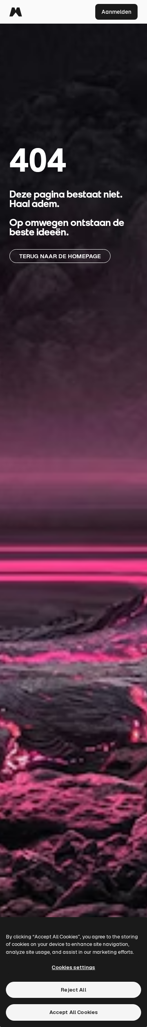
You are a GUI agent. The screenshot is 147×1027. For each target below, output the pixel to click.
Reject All (73, 989)
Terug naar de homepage (60, 256)
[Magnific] (15, 12)
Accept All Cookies (73, 1012)
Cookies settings (73, 967)
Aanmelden (116, 11)
